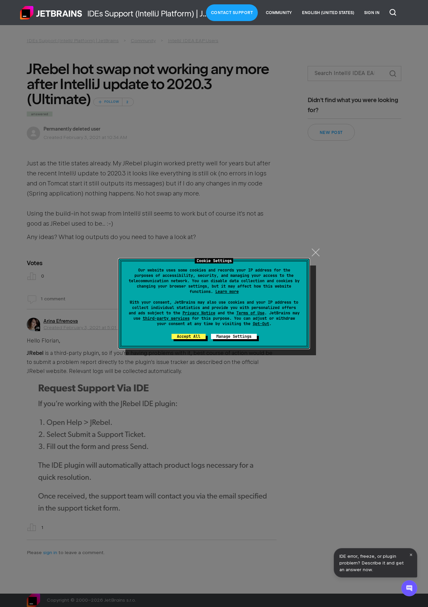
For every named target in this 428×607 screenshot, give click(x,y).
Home (51, 12)
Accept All (188, 336)
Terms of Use (250, 313)
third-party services (166, 318)
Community (279, 12)
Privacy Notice (199, 313)
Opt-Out (261, 323)
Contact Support (232, 12)
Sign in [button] (372, 12)
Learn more (227, 291)
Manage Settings (233, 336)
